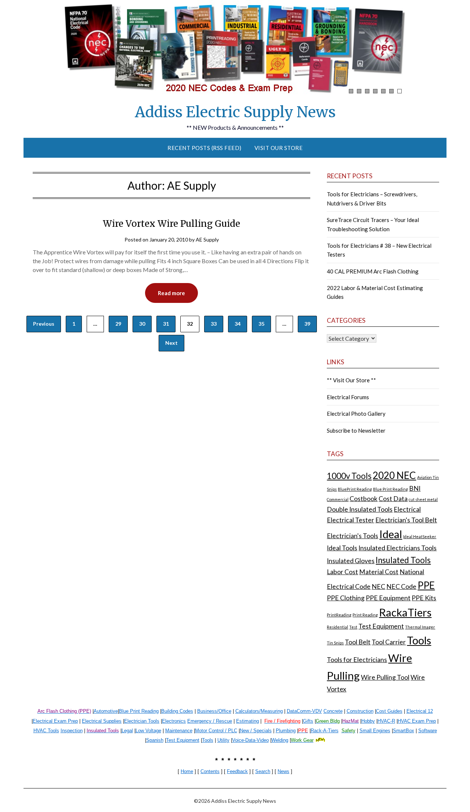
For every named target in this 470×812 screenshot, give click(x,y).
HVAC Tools (46, 730)
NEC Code (401, 586)
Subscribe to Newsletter (356, 430)
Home (187, 771)
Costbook (363, 498)
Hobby (368, 721)
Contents (210, 771)
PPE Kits (424, 598)
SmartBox (403, 730)
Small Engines (374, 730)
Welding (279, 740)
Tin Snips (335, 642)
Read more (171, 293)
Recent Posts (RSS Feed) (204, 147)
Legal (127, 730)
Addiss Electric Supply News (235, 112)
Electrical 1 (418, 711)
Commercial (337, 499)
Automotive (106, 711)
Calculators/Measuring (259, 711)
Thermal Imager (420, 627)
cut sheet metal (423, 499)
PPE (426, 585)
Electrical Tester (350, 520)
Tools (419, 640)
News (283, 771)
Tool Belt (357, 642)
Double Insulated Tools (360, 509)
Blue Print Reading (390, 489)
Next (171, 343)
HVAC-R (386, 721)
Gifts (308, 721)
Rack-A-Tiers (325, 730)
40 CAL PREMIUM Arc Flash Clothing (373, 271)
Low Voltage (148, 730)
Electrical (407, 509)
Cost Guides (389, 711)
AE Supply (207, 239)
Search (262, 771)
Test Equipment (381, 626)
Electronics (174, 721)
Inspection (72, 730)
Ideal (390, 533)
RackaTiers (405, 612)
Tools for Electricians (357, 659)
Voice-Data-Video (250, 740)
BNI (414, 488)
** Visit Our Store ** (351, 380)
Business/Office (214, 711)
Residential (337, 627)
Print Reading (365, 614)
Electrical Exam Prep (55, 721)
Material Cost (378, 572)
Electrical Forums (348, 397)
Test (353, 627)
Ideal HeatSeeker (419, 536)
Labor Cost (342, 572)
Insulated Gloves (351, 561)
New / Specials (256, 730)
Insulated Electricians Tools (397, 548)
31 (166, 324)
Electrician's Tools (352, 536)
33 (214, 324)
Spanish (154, 740)
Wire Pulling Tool (385, 677)
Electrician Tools (141, 721)
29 (118, 324)
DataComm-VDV (304, 711)
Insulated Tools (403, 560)
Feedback (237, 771)
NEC (378, 586)
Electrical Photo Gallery (356, 413)
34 (238, 324)
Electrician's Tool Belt (406, 520)
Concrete (333, 711)
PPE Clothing (346, 598)
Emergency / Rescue (209, 721)
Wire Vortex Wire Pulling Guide (171, 223)
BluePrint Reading (355, 489)
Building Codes (177, 711)
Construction (360, 711)
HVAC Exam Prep (417, 721)
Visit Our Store (278, 147)
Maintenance (178, 730)
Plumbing (286, 730)
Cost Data (393, 498)
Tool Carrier (389, 642)
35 (261, 324)
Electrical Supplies (102, 721)
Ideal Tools (342, 548)
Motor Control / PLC (216, 730)
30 (142, 324)
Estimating (247, 721)
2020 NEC (394, 475)
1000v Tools (349, 476)
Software (427, 730)
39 (307, 324)
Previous (43, 324)
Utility (223, 740)
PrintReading (339, 614)
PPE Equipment (388, 598)
